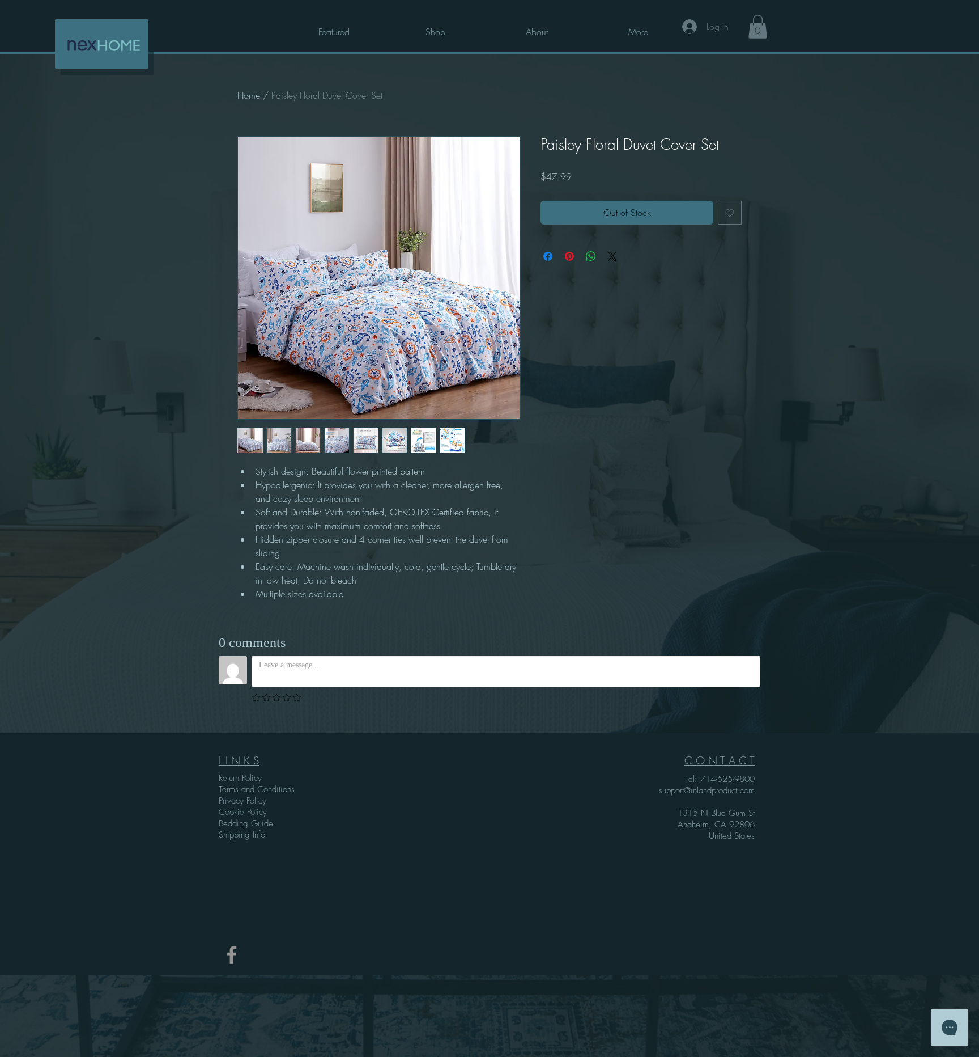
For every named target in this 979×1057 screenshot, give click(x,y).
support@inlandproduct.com (707, 790)
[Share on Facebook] (548, 256)
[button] (638, 26)
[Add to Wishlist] (730, 213)
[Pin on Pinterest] (569, 256)
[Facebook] (232, 955)
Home (248, 95)
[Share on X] (612, 256)
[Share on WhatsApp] (591, 256)
